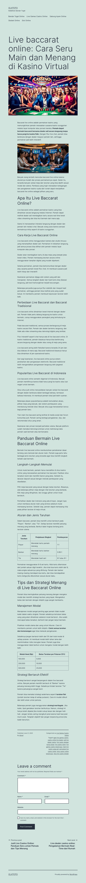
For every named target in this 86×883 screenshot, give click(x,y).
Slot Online (26, 21)
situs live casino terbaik (61, 754)
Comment (21, 776)
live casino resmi (60, 744)
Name (20, 797)
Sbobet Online (14, 21)
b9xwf (21, 735)
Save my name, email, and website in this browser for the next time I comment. (42, 819)
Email (47, 797)
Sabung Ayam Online (58, 16)
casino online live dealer (55, 740)
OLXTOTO (13, 8)
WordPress (73, 874)
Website (20, 807)
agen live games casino (60, 738)
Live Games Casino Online (37, 16)
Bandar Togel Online (16, 16)
